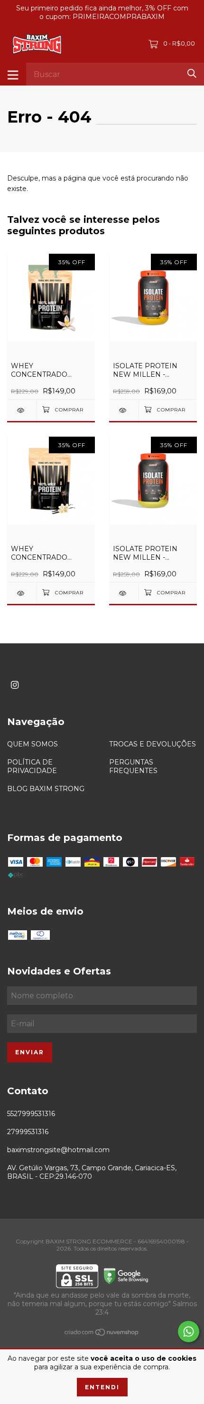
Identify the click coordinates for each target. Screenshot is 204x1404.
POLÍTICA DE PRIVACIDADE (32, 766)
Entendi (102, 1387)
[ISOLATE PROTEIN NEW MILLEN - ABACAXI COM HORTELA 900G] (124, 593)
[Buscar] (192, 73)
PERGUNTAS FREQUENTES (133, 766)
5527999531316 (31, 1113)
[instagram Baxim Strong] (14, 685)
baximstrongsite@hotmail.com (58, 1150)
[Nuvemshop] (102, 1334)
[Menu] (13, 74)
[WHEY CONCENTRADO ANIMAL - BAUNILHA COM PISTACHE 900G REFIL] (22, 410)
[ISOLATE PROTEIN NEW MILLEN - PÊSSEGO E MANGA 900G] (124, 410)
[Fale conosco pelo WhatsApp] (188, 1331)
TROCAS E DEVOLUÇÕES (152, 744)
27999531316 (27, 1131)
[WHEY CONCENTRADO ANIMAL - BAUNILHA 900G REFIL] (22, 593)
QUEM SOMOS (32, 744)
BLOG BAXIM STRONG (45, 788)
